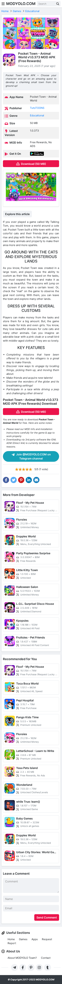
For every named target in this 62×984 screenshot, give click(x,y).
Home (11, 939)
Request (47, 939)
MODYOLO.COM (20, 3)
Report (12, 943)
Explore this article (17, 214)
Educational (37, 115)
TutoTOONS (37, 108)
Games (23, 939)
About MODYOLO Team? (22, 957)
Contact (45, 957)
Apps (35, 939)
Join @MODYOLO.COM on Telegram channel (33, 456)
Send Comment (47, 917)
